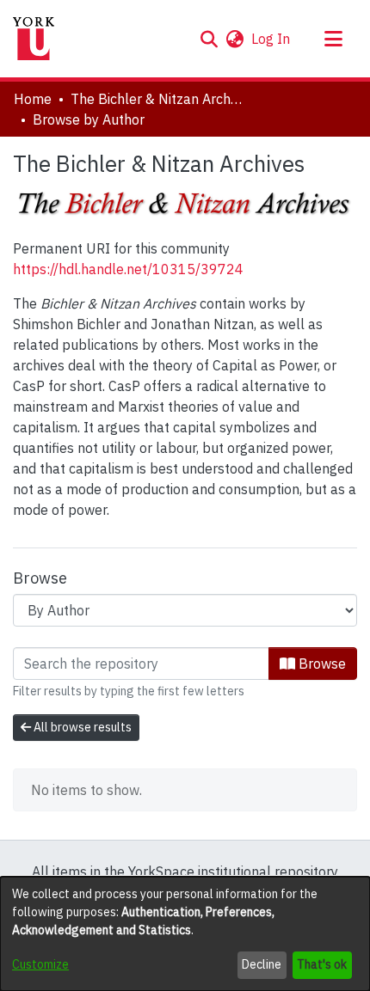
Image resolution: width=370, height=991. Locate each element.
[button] (208, 38)
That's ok (322, 964)
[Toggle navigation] (333, 38)
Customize (40, 964)
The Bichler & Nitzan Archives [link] (157, 98)
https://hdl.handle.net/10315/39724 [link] (128, 269)
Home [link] (33, 98)
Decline (261, 964)
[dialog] (185, 934)
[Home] (33, 38)
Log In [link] (271, 38)
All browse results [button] (81, 727)
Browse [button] (320, 663)
